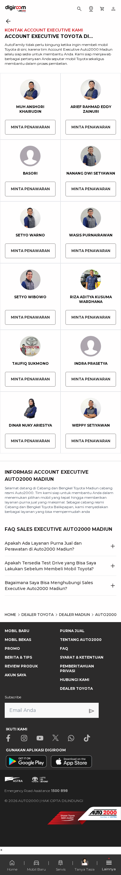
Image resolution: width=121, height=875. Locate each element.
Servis (60, 869)
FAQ (64, 648)
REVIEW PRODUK (21, 666)
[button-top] (110, 853)
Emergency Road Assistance (36, 790)
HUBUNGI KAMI (74, 679)
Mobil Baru (36, 869)
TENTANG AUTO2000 (81, 639)
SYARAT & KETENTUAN (81, 657)
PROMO (12, 648)
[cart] (102, 9)
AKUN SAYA (15, 675)
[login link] (113, 9)
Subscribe (13, 697)
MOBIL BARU (17, 631)
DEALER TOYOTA (76, 688)
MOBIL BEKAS (18, 639)
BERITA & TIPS (18, 657)
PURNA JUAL (72, 631)
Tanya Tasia (85, 869)
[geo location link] (91, 9)
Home (12, 869)
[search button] (79, 9)
